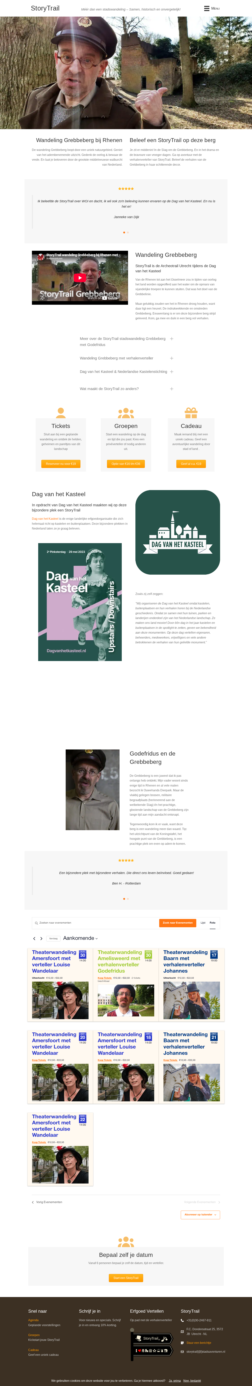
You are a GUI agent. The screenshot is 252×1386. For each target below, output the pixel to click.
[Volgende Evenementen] (41, 938)
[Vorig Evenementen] (34, 938)
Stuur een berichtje (199, 1342)
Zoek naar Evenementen (178, 923)
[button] (126, 342)
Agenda (33, 1320)
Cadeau (33, 1350)
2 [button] (128, 232)
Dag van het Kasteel (45, 518)
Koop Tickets (105, 978)
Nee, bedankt (192, 1380)
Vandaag (53, 939)
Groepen (34, 1335)
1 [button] (124, 232)
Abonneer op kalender (198, 1215)
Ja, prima (175, 1380)
